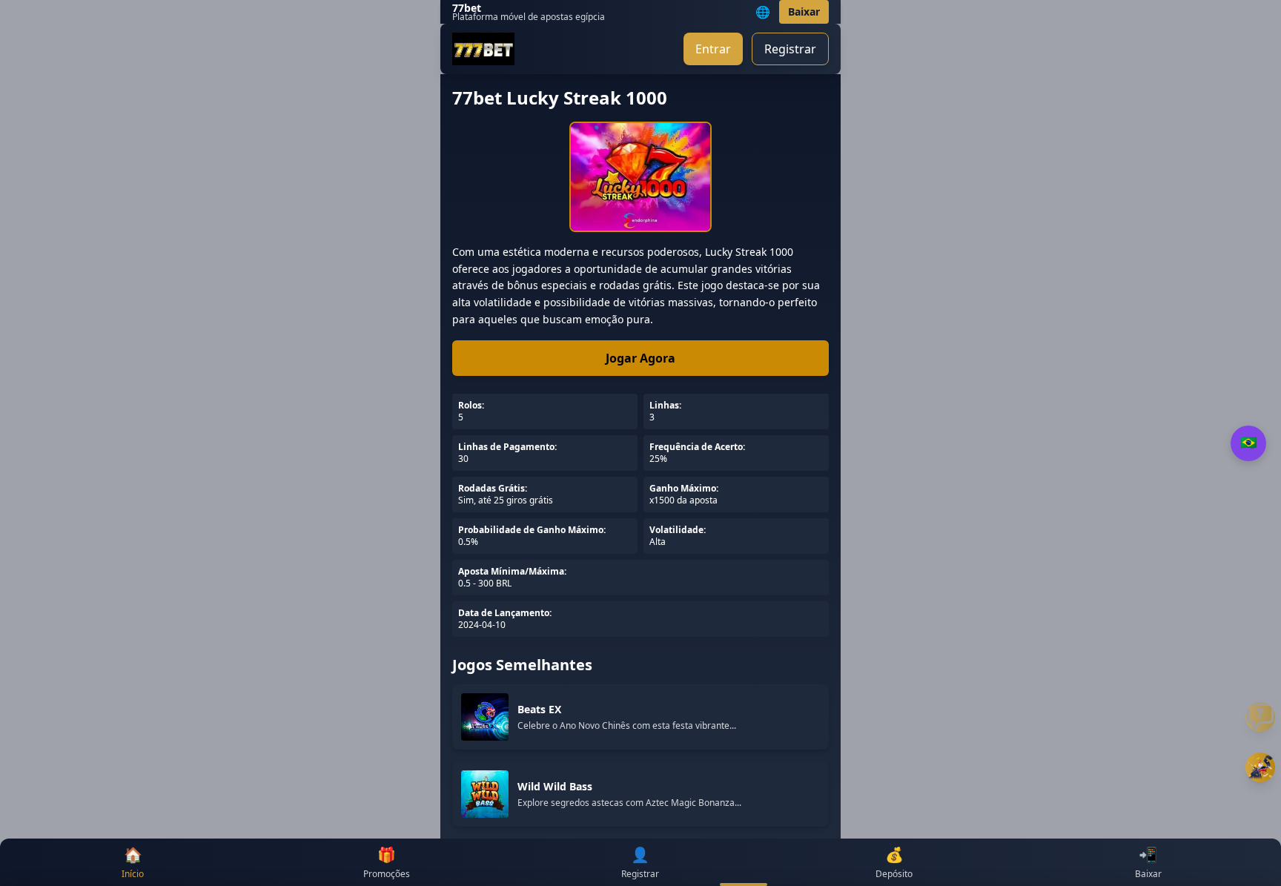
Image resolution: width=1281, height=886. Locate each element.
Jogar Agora (640, 358)
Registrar (790, 49)
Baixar (804, 11)
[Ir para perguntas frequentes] (1260, 717)
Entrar (713, 49)
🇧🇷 (1248, 442)
